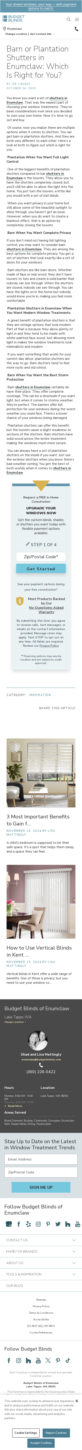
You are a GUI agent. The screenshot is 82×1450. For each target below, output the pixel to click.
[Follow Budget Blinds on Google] (8, 1224)
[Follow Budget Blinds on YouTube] (77, 1224)
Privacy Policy (49, 646)
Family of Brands (21, 1251)
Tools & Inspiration (24, 1274)
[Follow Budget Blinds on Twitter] (58, 1224)
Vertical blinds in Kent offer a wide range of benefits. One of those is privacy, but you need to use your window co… (39, 978)
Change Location (14, 1022)
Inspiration (40, 695)
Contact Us (17, 1240)
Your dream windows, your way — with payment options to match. (41, 6)
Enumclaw (14, 29)
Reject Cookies (56, 1433)
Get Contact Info (41, 34)
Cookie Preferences (41, 1332)
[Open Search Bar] (69, 20)
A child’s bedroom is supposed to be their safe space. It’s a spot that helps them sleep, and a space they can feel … (40, 847)
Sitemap (41, 1300)
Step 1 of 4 (44, 545)
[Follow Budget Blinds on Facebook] (18, 1224)
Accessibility (41, 1319)
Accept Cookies (41, 1443)
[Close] (77, 1401)
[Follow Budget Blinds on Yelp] (28, 1224)
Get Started (41, 569)
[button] (16, 34)
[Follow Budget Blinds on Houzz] (67, 1224)
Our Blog (14, 1285)
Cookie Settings (26, 1433)
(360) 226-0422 (76, 29)
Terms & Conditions (41, 1313)
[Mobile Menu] (77, 20)
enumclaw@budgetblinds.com (41, 1059)
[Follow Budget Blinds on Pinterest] (48, 1224)
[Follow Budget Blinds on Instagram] (38, 1224)
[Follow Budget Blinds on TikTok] (67, 1360)
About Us (14, 1263)
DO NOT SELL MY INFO (41, 1326)
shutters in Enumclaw (24, 249)
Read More (15, 1106)
